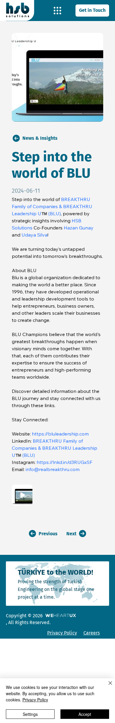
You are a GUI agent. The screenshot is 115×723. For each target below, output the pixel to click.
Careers (91, 633)
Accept (84, 714)
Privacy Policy (62, 633)
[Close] (107, 686)
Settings (30, 714)
